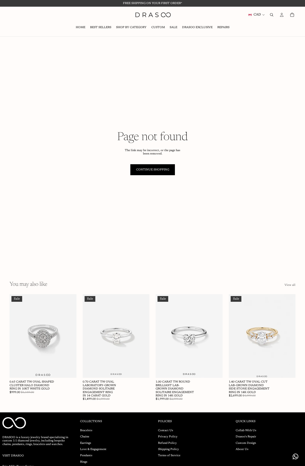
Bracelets (86, 430)
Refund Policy (167, 442)
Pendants (86, 455)
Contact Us (165, 430)
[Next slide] (69, 336)
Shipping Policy (168, 449)
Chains (84, 436)
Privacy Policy (168, 436)
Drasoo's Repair (246, 436)
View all (290, 285)
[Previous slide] (17, 336)
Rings (83, 461)
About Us (242, 449)
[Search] (271, 15)
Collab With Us (246, 430)
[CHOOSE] (69, 370)
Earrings (85, 442)
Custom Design (246, 442)
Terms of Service (169, 455)
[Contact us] (295, 456)
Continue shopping (152, 169)
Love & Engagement (93, 449)
